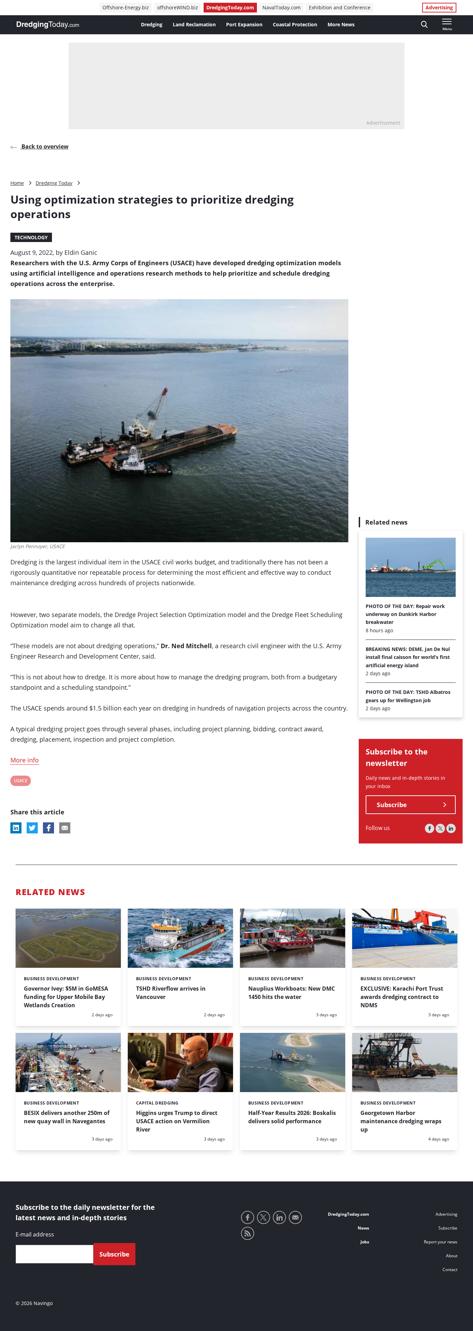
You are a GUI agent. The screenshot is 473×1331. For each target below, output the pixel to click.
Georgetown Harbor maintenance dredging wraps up (400, 1121)
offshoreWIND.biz (177, 7)
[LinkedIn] (451, 828)
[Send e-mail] (295, 1217)
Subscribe (392, 805)
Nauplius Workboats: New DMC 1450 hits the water (291, 993)
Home (17, 183)
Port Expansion (244, 24)
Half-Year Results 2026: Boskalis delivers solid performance (292, 1117)
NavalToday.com (281, 7)
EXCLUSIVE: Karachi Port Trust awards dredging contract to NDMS (401, 997)
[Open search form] (424, 24)
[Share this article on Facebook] (48, 827)
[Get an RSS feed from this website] (247, 1233)
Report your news (440, 1242)
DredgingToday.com (230, 7)
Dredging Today (54, 183)
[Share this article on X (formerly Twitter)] (32, 827)
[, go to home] (48, 25)
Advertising (439, 7)
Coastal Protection (295, 24)
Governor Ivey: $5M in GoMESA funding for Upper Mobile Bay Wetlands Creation (66, 997)
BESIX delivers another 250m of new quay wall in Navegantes (66, 1117)
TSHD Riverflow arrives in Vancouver (171, 993)
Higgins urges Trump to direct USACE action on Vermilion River (176, 1121)
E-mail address (35, 1234)
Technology (31, 237)
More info (24, 760)
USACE (20, 781)
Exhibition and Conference (340, 7)
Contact (450, 1269)
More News (341, 24)
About (451, 1256)
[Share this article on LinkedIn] (15, 827)
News (363, 1228)
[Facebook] (429, 828)
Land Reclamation (194, 24)
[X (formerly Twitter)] (440, 828)
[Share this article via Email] (64, 827)
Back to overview (44, 146)
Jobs (364, 1242)
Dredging (151, 24)
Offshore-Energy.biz (125, 7)
